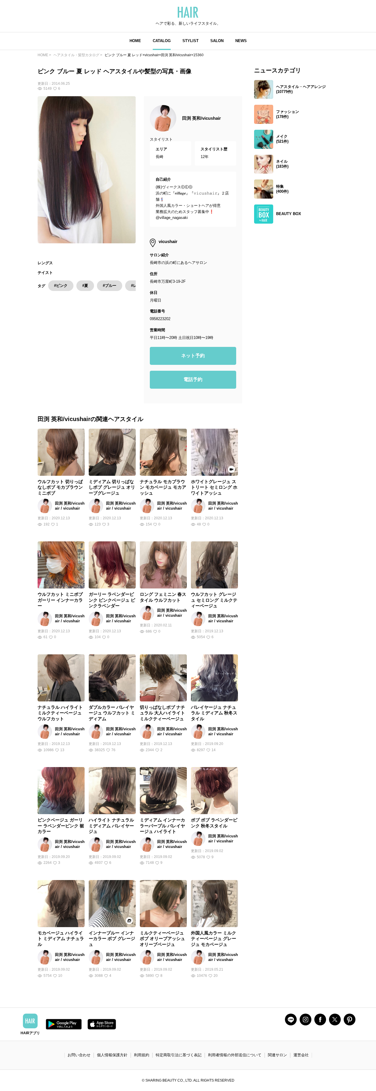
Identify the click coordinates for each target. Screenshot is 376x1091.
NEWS (241, 41)
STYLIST (190, 41)
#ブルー (109, 285)
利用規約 (141, 1055)
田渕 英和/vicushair (201, 118)
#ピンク (61, 285)
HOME (135, 41)
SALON (217, 41)
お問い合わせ (79, 1055)
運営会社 (301, 1055)
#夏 (85, 285)
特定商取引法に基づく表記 (179, 1055)
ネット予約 (193, 355)
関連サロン (277, 1055)
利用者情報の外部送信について (234, 1055)
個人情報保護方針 (112, 1055)
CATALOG (162, 41)
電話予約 (193, 379)
